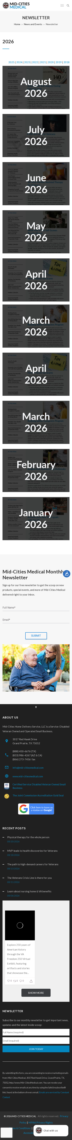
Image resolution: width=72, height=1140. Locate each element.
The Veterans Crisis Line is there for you (29, 877)
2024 (19, 62)
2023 (27, 62)
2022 (35, 62)
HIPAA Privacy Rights (40, 1122)
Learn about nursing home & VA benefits (29, 891)
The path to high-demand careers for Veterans (32, 864)
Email (6, 619)
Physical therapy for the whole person (28, 837)
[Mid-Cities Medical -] (16, 5)
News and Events (33, 24)
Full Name (9, 607)
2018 (66, 62)
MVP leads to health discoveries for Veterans (32, 850)
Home (17, 24)
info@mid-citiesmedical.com (28, 767)
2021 (43, 62)
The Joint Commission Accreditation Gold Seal (38, 795)
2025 (11, 62)
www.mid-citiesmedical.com (28, 776)
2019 (59, 62)
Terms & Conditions (20, 1128)
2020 (51, 62)
